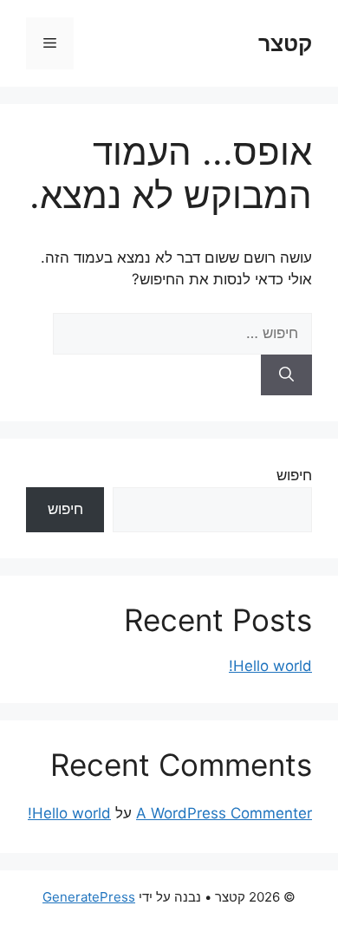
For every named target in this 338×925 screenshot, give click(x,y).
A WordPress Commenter (224, 813)
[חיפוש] (286, 375)
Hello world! (270, 665)
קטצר (285, 43)
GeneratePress (88, 897)
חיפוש (294, 475)
